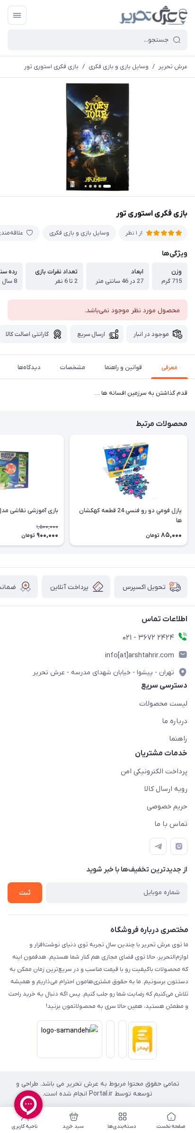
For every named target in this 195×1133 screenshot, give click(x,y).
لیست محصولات (163, 703)
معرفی (169, 367)
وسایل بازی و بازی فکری (119, 67)
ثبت (25, 892)
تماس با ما (170, 824)
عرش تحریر (173, 67)
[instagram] (178, 846)
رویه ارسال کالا (165, 789)
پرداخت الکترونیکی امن (154, 771)
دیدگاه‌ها (29, 367)
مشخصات (72, 367)
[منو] (17, 15)
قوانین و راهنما (123, 367)
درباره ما (174, 721)
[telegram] (158, 846)
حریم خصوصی (167, 806)
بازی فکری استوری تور (51, 67)
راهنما (178, 738)
